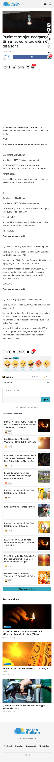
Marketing (18, 746)
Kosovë (7, 626)
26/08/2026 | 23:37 (9, 674)
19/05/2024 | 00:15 (9, 51)
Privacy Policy (44, 746)
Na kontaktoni (31, 746)
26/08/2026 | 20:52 (9, 712)
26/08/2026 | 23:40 (9, 637)
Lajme (6, 701)
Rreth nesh (8, 746)
